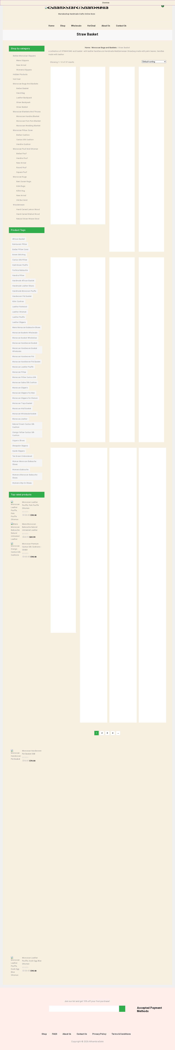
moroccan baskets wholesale (24, 333)
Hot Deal (91, 26)
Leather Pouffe (18, 317)
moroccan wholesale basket (24, 414)
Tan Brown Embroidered (22, 456)
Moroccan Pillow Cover (23, 130)
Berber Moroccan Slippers (24, 56)
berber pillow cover (20, 249)
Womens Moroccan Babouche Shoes (24, 476)
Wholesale (76, 26)
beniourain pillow (19, 244)
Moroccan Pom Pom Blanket (28, 121)
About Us (106, 26)
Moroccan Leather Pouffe (22, 367)
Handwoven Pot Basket (22, 296)
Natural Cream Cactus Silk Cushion (23, 425)
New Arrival (21, 65)
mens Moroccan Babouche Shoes (26, 327)
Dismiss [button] (105, 3)
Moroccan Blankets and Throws (27, 112)
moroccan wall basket (21, 409)
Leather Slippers (19, 322)
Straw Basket (22, 107)
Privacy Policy (99, 1034)
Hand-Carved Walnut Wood (28, 214)
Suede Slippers (18, 451)
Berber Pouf (21, 154)
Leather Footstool (19, 307)
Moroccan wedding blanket (28, 126)
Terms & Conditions (121, 1034)
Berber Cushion (23, 135)
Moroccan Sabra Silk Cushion (24, 382)
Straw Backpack (23, 102)
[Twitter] (15, 1008)
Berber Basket (22, 88)
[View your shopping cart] (162, 10)
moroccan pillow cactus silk (24, 377)
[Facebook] (10, 1008)
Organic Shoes (18, 441)
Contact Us (121, 26)
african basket (18, 239)
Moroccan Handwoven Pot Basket (26, 362)
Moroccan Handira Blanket (27, 116)
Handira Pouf (22, 158)
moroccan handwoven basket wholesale (24, 349)
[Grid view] (77, 62)
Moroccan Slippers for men (23, 393)
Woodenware (18, 205)
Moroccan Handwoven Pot (23, 356)
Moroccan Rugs (20, 177)
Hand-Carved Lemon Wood (28, 209)
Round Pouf (21, 167)
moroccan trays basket (22, 403)
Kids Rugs (20, 186)
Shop (62, 26)
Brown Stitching (19, 255)
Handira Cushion (23, 144)
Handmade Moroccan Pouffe (24, 291)
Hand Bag (20, 93)
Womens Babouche (20, 470)
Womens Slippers (24, 70)
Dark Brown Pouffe (20, 265)
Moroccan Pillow (19, 372)
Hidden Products (20, 74)
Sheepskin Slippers (20, 446)
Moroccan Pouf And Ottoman (25, 149)
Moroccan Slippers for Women (25, 398)
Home (51, 26)
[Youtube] (19, 1008)
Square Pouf (21, 172)
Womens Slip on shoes (22, 483)
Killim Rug (20, 191)
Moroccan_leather (19, 419)
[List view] (81, 62)
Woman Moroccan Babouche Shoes (24, 462)
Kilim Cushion (18, 301)
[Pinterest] (23, 1008)
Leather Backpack (24, 98)
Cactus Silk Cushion (24, 140)
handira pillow (18, 275)
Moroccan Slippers (20, 388)
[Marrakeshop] (76, 8)
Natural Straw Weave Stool (27, 219)
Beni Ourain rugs (23, 181)
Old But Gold (21, 200)
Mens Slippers (22, 60)
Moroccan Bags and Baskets (104, 48)
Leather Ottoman (19, 312)
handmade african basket (23, 281)
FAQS (54, 1034)
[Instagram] (27, 1008)
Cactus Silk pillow (19, 260)
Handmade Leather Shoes (23, 286)
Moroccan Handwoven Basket (24, 343)
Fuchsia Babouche (20, 270)
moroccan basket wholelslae (24, 338)
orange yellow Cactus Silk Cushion (23, 433)
